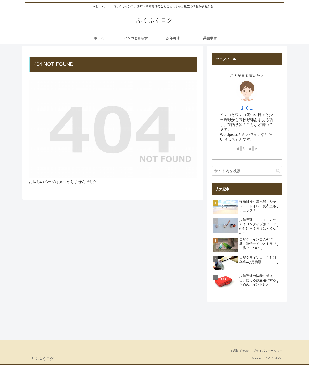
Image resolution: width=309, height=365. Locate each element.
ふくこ (247, 108)
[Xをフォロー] (244, 148)
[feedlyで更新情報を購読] (250, 148)
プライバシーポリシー (268, 350)
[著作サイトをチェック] (238, 148)
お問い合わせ (240, 350)
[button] (278, 170)
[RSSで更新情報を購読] (256, 148)
